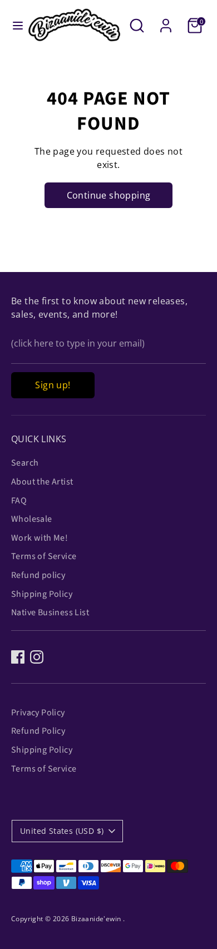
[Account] (166, 21)
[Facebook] (17, 657)
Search (24, 463)
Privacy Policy (38, 712)
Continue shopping (109, 195)
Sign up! (52, 385)
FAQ (19, 501)
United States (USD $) (61, 831)
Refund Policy (38, 731)
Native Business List (50, 612)
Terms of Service (43, 556)
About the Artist (42, 482)
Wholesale (31, 519)
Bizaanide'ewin (97, 918)
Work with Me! (39, 538)
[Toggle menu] (14, 25)
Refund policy (38, 575)
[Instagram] (36, 657)
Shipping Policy (41, 594)
